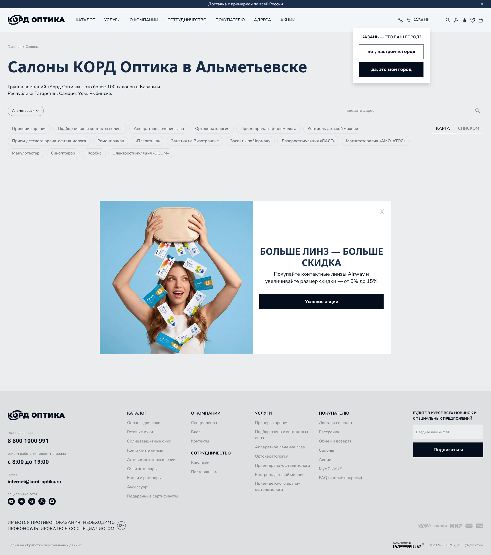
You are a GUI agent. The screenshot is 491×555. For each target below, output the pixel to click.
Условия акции (321, 301)
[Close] (382, 211)
